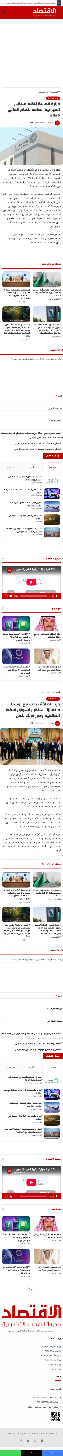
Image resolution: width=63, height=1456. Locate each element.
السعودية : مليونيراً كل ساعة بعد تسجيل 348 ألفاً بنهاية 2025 (47, 292)
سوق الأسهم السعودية (51, 1355)
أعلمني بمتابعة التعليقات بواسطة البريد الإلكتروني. (38, 443)
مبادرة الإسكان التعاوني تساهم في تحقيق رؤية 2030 (25, 478)
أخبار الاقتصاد (44, 92)
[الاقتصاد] (44, 12)
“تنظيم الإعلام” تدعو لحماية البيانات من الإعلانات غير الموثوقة (31, 3)
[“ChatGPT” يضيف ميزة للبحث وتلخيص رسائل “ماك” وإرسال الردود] (16, 623)
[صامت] (10, 595)
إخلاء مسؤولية (54, 1365)
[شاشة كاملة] (6, 595)
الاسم (59, 396)
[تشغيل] (56, 595)
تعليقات (11, 467)
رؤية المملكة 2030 (53, 1351)
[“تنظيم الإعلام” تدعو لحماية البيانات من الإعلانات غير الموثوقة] (16, 656)
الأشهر (52, 467)
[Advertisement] (31, 53)
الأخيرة (32, 467)
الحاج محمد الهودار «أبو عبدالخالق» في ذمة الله (49, 668)
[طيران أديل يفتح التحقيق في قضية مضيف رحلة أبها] (52, 506)
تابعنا (58, 1377)
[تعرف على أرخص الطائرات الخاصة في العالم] (52, 519)
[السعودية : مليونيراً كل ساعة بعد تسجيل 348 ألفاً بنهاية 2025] (47, 279)
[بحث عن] (59, 13)
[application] (31, 582)
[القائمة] (3, 13)
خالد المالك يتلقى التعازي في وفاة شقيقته (47, 635)
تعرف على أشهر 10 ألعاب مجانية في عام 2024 (23, 491)
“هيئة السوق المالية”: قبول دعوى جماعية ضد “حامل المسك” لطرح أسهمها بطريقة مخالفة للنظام (47, 329)
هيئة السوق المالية (53, 1360)
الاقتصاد (51, 122)
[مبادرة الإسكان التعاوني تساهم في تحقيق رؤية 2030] (52, 480)
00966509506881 (45, 1402)
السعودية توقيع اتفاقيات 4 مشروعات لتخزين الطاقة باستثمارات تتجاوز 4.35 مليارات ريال (17, 294)
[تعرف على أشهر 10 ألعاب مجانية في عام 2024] (52, 493)
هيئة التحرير (56, 1369)
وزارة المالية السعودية (51, 1346)
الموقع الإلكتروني (55, 421)
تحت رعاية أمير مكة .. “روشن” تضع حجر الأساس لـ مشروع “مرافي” (23, 530)
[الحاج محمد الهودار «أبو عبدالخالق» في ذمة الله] (47, 656)
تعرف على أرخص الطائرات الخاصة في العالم (25, 517)
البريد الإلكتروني (55, 408)
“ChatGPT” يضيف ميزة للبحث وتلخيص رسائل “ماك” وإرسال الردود (16, 637)
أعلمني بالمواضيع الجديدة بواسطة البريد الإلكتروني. (37, 449)
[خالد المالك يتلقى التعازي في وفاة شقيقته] (47, 623)
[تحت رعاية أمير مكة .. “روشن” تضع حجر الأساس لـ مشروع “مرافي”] (52, 532)
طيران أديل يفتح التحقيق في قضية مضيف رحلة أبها (25, 504)
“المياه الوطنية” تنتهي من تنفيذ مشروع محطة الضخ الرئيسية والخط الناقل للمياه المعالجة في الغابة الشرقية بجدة (17, 330)
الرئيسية (54, 92)
